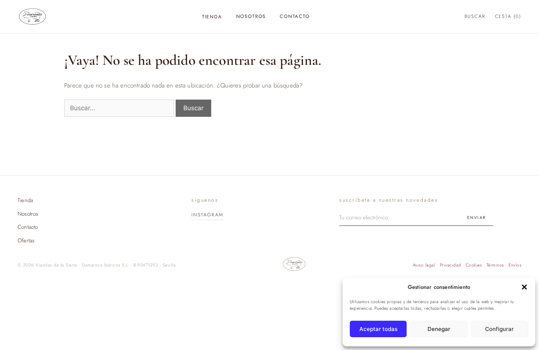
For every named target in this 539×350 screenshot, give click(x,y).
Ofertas (26, 241)
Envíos (515, 265)
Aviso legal (424, 265)
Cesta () (508, 16)
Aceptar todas (378, 328)
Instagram (207, 214)
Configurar (499, 328)
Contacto (295, 16)
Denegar (439, 328)
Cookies (474, 265)
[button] (524, 287)
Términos (495, 265)
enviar (476, 217)
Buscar (475, 16)
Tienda (212, 16)
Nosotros (251, 16)
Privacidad (450, 265)
